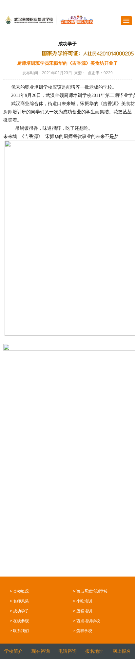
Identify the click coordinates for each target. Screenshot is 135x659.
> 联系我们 (19, 630)
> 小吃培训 (82, 601)
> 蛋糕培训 (82, 611)
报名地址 (94, 651)
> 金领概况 (19, 591)
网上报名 (121, 651)
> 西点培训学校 (86, 621)
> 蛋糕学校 (82, 630)
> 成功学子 (19, 611)
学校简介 (13, 651)
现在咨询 (40, 651)
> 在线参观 (19, 621)
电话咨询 (67, 651)
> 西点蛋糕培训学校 (90, 591)
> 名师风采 (19, 601)
